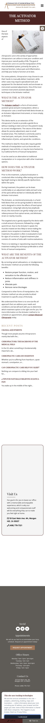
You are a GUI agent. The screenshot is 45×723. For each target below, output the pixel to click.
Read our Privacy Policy (18, 712)
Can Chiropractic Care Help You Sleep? (20, 367)
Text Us (35, 721)
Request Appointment (22, 648)
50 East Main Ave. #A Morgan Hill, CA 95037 (22, 680)
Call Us (12, 721)
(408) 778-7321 (15, 525)
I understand (22, 717)
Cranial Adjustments (12, 330)
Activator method (12, 105)
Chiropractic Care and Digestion (18, 356)
